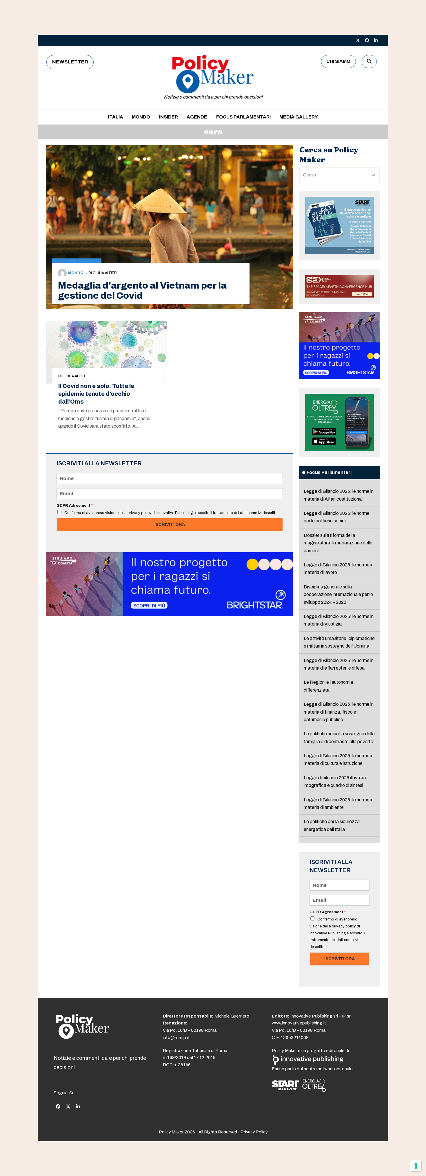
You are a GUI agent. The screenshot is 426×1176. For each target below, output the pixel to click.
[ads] (169, 614)
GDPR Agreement (75, 506)
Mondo (75, 273)
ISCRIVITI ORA (169, 524)
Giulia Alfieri (105, 273)
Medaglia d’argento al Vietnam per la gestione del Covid (142, 290)
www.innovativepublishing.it (299, 1023)
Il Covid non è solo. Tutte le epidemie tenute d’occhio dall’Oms (96, 394)
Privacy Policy (254, 1132)
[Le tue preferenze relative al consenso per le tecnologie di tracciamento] (415, 1165)
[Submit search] (374, 175)
